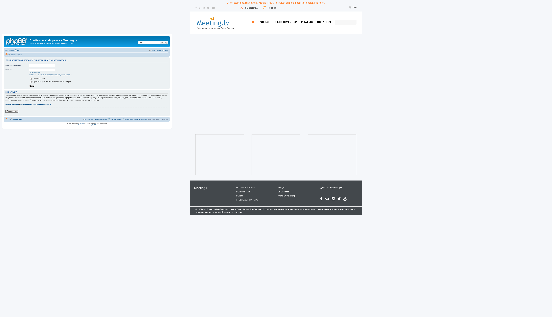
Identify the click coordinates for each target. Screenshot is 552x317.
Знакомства (251, 8)
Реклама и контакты (245, 187)
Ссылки (11, 50)
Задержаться (304, 22)
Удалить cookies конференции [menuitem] (136, 119)
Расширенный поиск (166, 42)
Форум (281, 187)
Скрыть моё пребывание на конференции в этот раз (51, 82)
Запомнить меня (38, 78)
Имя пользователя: (13, 65)
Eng (355, 7)
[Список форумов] (17, 41)
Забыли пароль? (35, 72)
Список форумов (15, 55)
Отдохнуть (283, 22)
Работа (239, 196)
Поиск (162, 42)
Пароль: (8, 69)
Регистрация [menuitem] (156, 50)
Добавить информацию (331, 187)
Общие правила (12, 104)
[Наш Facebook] (196, 7)
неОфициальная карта (247, 200)
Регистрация (12, 111)
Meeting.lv (201, 188)
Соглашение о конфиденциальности (35, 104)
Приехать (264, 22)
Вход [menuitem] (166, 50)
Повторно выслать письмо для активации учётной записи (50, 75)
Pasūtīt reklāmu (243, 192)
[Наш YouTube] (213, 7)
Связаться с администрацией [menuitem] (96, 119)
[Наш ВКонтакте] (200, 7)
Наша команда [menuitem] (116, 119)
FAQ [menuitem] (18, 50)
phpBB (82, 123)
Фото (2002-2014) (286, 196)
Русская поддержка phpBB (87, 125)
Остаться (324, 22)
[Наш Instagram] (204, 7)
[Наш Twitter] (208, 7)
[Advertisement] (215, 154)
